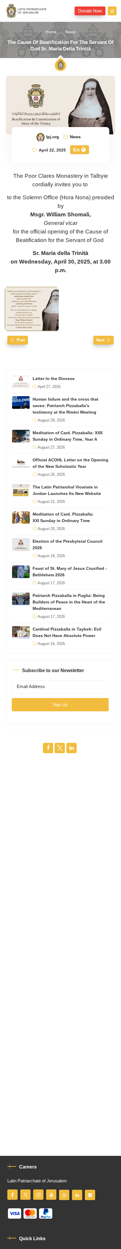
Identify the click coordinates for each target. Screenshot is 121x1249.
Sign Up (60, 704)
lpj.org (52, 137)
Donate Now (90, 10)
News (70, 32)
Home (51, 32)
